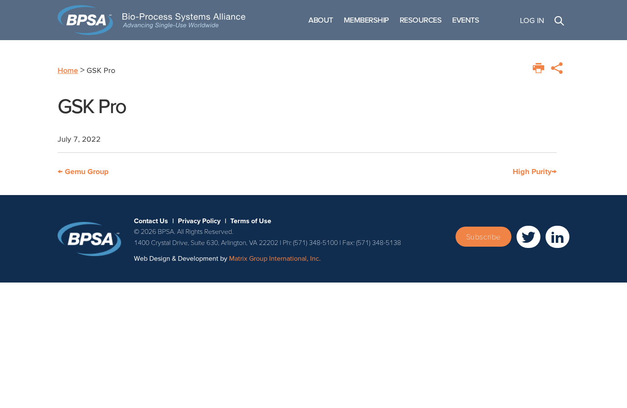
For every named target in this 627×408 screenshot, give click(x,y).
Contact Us (151, 220)
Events (465, 19)
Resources (421, 19)
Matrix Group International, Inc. (275, 258)
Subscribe (483, 236)
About (320, 19)
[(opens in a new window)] (528, 237)
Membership (366, 19)
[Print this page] (538, 68)
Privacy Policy (199, 220)
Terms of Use (250, 220)
